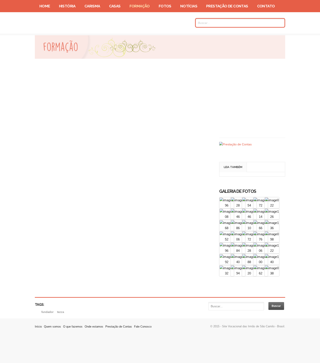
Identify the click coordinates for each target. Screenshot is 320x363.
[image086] (238, 228)
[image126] (272, 216)
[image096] (226, 250)
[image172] (249, 239)
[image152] (226, 239)
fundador (47, 312)
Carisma (92, 6)
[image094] (238, 273)
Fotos (165, 6)
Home (44, 6)
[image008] (226, 216)
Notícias (188, 6)
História (67, 6)
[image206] (238, 239)
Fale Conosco (143, 326)
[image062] (260, 273)
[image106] (260, 250)
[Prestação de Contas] (235, 144)
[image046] (249, 216)
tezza (60, 312)
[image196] (226, 205)
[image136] (272, 228)
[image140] (238, 262)
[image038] (272, 273)
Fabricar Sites (160, 349)
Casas (115, 6)
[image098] (272, 239)
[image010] (249, 228)
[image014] (260, 216)
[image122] (272, 250)
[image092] (226, 262)
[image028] (238, 205)
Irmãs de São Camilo (77, 23)
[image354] (249, 205)
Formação (140, 6)
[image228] (249, 250)
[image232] (226, 273)
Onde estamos (94, 326)
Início (38, 326)
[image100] (260, 262)
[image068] (226, 228)
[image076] (260, 239)
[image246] (238, 216)
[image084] (238, 250)
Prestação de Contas (227, 6)
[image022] (272, 205)
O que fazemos (73, 326)
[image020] (249, 273)
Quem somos (52, 326)
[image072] (260, 205)
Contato (266, 6)
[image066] (260, 228)
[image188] (249, 262)
